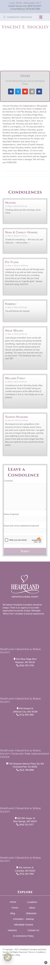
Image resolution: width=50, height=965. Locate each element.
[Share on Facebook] (11, 91)
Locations (32, 902)
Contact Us (33, 930)
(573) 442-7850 (33, 9)
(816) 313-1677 (35, 6)
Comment (8, 481)
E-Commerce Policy (23, 936)
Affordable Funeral (23, 924)
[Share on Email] (25, 91)
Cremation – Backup (23, 919)
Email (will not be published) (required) (21, 526)
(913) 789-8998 (26, 770)
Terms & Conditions (36, 952)
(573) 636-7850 (26, 715)
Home (13, 902)
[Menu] (41, 17)
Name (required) (11, 514)
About (32, 907)
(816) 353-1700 (26, 665)
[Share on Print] (32, 91)
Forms (15, 907)
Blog (12, 913)
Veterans (12, 930)
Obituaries (31, 913)
